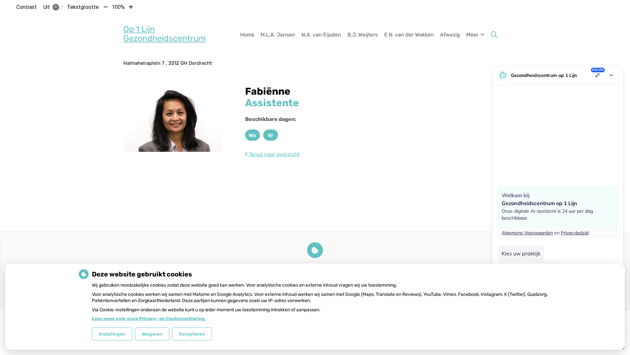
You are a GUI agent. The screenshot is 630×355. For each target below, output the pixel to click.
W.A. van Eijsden (321, 35)
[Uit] (58, 7)
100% (118, 7)
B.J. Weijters (362, 35)
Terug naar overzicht (274, 154)
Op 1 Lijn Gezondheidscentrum (164, 33)
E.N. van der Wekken (409, 35)
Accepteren (192, 334)
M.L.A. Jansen (278, 35)
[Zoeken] (494, 35)
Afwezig (450, 35)
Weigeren (152, 334)
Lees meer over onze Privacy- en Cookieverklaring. (149, 318)
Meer (472, 35)
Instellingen (112, 334)
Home (247, 35)
